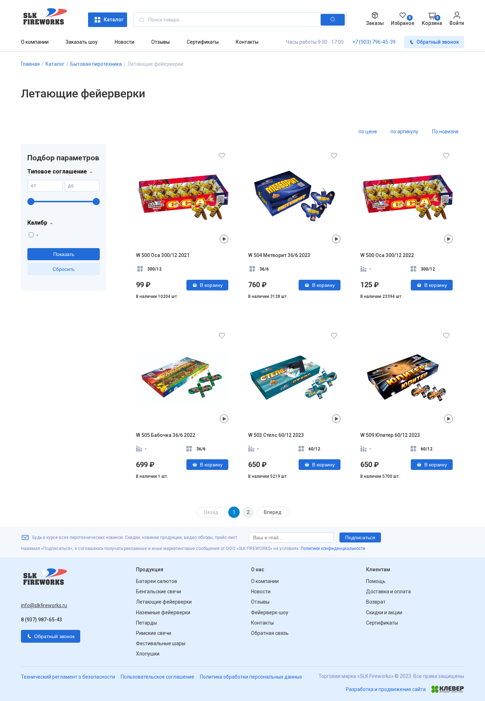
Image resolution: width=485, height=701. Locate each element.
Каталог (114, 19)
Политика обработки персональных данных (251, 677)
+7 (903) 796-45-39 (374, 42)
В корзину (211, 285)
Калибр (37, 222)
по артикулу (404, 131)
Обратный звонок (437, 42)
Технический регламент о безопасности (68, 677)
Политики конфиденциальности (333, 548)
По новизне (445, 131)
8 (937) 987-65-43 (41, 619)
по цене (368, 131)
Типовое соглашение (57, 171)
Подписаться (360, 537)
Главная (30, 64)
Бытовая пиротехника (96, 64)
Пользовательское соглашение (157, 677)
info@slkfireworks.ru (44, 605)
